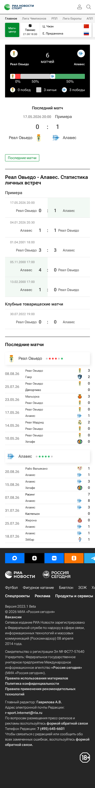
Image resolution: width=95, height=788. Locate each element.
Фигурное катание (38, 587)
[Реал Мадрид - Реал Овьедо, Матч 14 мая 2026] (50, 358)
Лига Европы (72, 18)
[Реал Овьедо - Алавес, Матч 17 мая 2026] (53, 358)
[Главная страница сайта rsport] (30, 7)
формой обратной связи (67, 723)
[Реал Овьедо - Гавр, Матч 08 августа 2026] (62, 358)
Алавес (79, 64)
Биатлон (66, 587)
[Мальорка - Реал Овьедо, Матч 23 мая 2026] (56, 358)
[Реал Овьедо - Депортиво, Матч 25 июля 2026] (59, 358)
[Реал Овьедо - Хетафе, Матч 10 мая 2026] (47, 358)
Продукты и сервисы (74, 596)
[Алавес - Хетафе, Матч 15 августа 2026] (49, 456)
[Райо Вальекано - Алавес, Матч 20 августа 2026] (52, 456)
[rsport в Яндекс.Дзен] (34, 558)
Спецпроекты (17, 596)
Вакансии (13, 617)
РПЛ (54, 18)
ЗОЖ (82, 587)
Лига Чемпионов (34, 18)
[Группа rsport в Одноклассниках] (74, 558)
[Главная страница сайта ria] (5, 7)
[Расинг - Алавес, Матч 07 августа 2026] (46, 456)
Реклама (42, 596)
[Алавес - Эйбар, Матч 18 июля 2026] (36, 456)
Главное (11, 18)
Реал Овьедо (19, 64)
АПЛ (90, 18)
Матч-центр (12, 30)
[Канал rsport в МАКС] (14, 558)
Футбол (11, 587)
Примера (63, 116)
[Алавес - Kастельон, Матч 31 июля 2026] (43, 456)
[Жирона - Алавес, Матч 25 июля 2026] (40, 456)
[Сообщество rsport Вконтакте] (54, 558)
